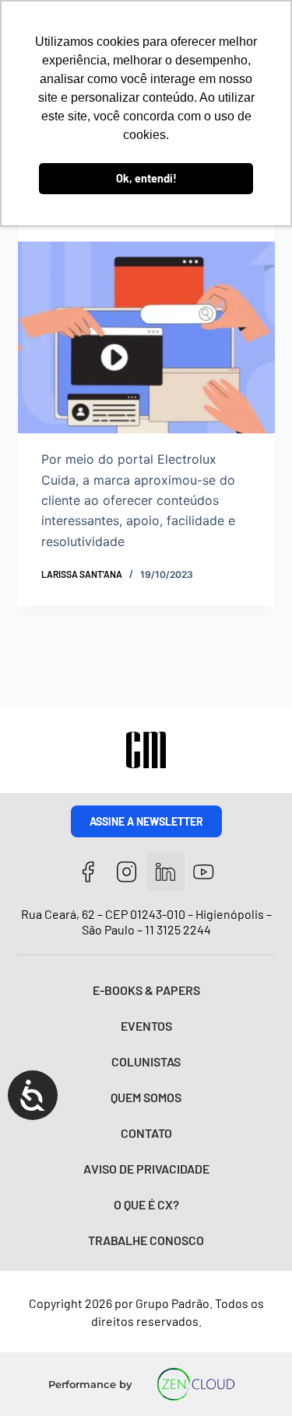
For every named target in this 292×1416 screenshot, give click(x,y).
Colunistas (146, 1061)
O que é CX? (146, 1204)
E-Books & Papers (146, 990)
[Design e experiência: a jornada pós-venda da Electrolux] (146, 338)
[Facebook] (88, 872)
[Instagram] (126, 872)
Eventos (146, 1025)
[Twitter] (165, 872)
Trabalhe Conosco (146, 1240)
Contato (146, 1132)
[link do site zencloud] (196, 1384)
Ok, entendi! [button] (146, 178)
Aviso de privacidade (146, 1168)
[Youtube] (204, 872)
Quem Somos (146, 1097)
